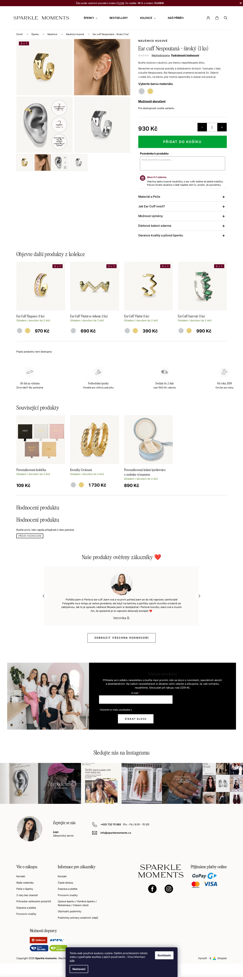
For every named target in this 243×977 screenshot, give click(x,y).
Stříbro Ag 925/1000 (73, 485)
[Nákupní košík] (217, 18)
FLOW (120, 3)
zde (72, 960)
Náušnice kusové (153, 40)
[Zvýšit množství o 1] (222, 127)
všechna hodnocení (121, 637)
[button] (43, 596)
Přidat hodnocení (29, 535)
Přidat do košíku (182, 142)
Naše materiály (25, 882)
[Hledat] (225, 18)
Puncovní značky (26, 913)
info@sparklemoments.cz (115, 832)
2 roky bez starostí (27, 895)
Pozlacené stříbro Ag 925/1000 (81, 485)
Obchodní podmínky (69, 911)
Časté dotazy (65, 882)
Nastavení (78, 969)
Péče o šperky (24, 888)
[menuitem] (90, 18)
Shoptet (222, 958)
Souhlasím (164, 955)
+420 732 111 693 (111, 824)
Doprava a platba (26, 907)
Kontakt (20, 876)
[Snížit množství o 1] (202, 127)
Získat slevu (136, 718)
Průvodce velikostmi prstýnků (33, 901)
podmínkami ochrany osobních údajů (152, 709)
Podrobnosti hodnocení (185, 55)
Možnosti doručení (152, 101)
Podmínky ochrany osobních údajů (78, 917)
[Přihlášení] (208, 18)
